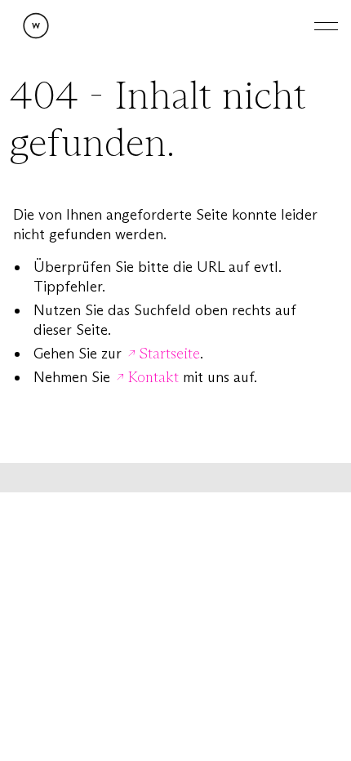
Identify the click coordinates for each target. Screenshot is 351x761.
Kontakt (153, 377)
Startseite (170, 354)
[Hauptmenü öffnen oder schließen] (313, 26)
